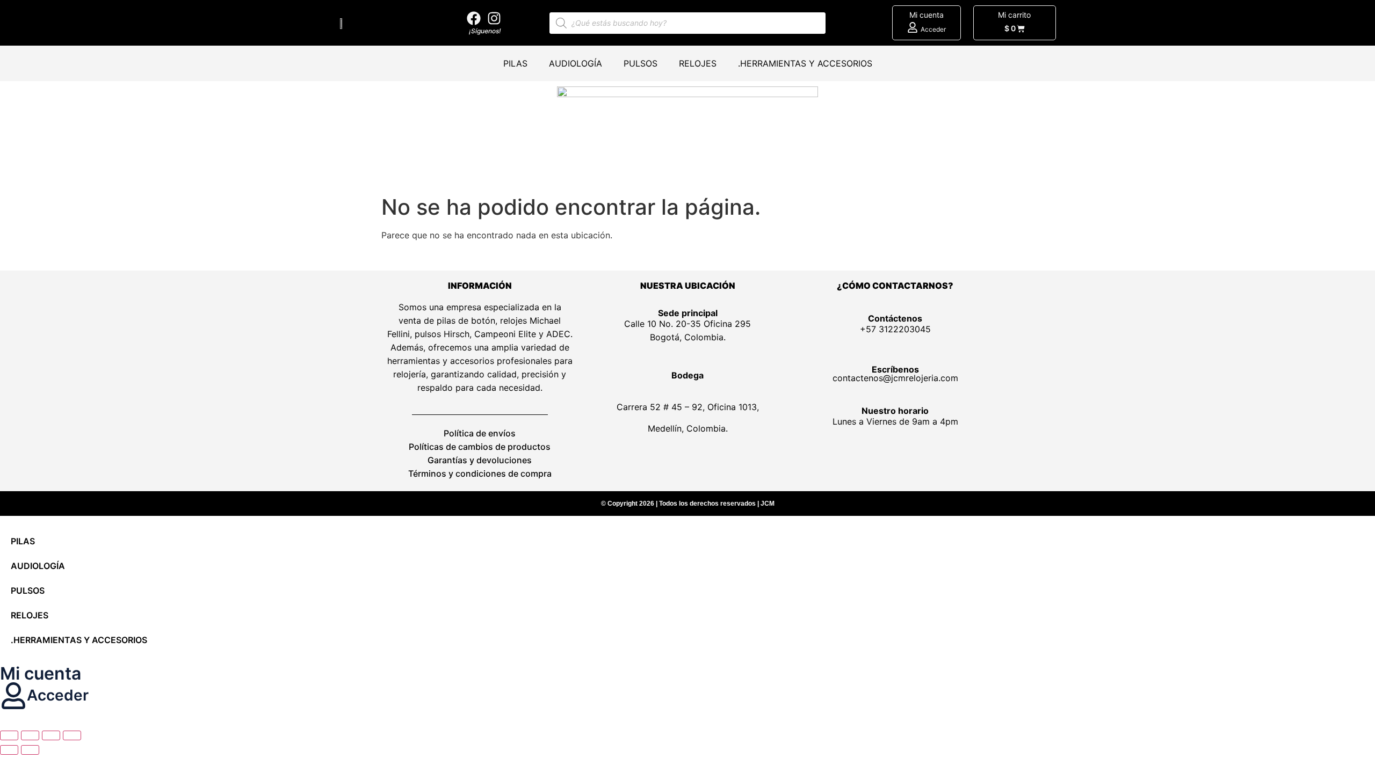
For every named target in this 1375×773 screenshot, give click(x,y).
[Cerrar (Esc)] (72, 735)
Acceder (933, 29)
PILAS (515, 63)
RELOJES (698, 63)
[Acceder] (912, 27)
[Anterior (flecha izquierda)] (9, 750)
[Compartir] (51, 735)
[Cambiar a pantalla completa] (30, 735)
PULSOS (640, 63)
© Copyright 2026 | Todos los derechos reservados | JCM (688, 503)
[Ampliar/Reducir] (9, 735)
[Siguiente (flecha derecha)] (30, 750)
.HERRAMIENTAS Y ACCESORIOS (805, 63)
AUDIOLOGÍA (575, 63)
